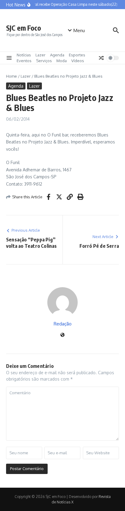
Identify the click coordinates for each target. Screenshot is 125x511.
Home (11, 76)
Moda (61, 60)
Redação (63, 324)
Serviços (44, 60)
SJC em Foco (23, 27)
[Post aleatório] (101, 57)
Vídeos (77, 60)
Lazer (40, 54)
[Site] (62, 335)
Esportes (77, 54)
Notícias (24, 54)
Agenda (57, 54)
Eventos (24, 60)
